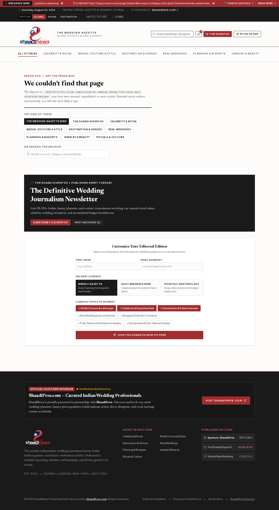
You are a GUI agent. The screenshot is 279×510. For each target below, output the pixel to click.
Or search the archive (42, 146)
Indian (52, 16)
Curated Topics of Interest (95, 301)
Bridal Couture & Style (44, 129)
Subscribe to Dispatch (50, 222)
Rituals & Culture (110, 137)
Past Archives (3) (88, 222)
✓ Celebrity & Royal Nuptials (137, 308)
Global (39, 16)
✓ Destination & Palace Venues (179, 308)
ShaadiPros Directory (242, 499)
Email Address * (152, 260)
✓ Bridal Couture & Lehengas (95, 308)
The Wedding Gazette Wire (46, 121)
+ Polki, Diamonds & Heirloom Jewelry (99, 323)
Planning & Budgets (42, 137)
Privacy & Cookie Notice (187, 499)
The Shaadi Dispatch (88, 121)
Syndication (215, 499)
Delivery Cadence (88, 276)
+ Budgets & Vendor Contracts (139, 315)
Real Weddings (119, 129)
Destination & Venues (85, 129)
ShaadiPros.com (96, 499)
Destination (68, 16)
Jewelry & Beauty (77, 137)
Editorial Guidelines (154, 499)
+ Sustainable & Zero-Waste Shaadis (148, 323)
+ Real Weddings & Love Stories (96, 315)
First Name (83, 260)
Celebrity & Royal (123, 121)
